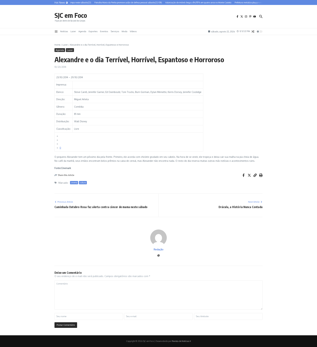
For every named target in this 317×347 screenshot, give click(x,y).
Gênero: (60, 106)
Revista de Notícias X (181, 341)
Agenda (82, 31)
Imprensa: (61, 84)
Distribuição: (62, 121)
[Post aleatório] (253, 31)
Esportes (93, 31)
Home (57, 44)
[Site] (158, 255)
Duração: (61, 114)
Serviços (115, 31)
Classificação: (63, 128)
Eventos (104, 31)
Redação (158, 249)
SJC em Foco (70, 15)
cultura (83, 182)
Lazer (73, 31)
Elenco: (60, 92)
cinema (74, 182)
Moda (124, 31)
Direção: (60, 99)
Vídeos (133, 31)
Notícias (64, 31)
